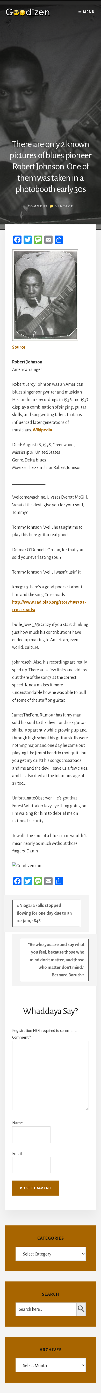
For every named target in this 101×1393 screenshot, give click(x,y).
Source (18, 347)
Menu (89, 12)
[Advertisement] (50, 77)
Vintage (64, 206)
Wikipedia (42, 430)
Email (17, 1153)
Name (17, 1123)
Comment (21, 1037)
